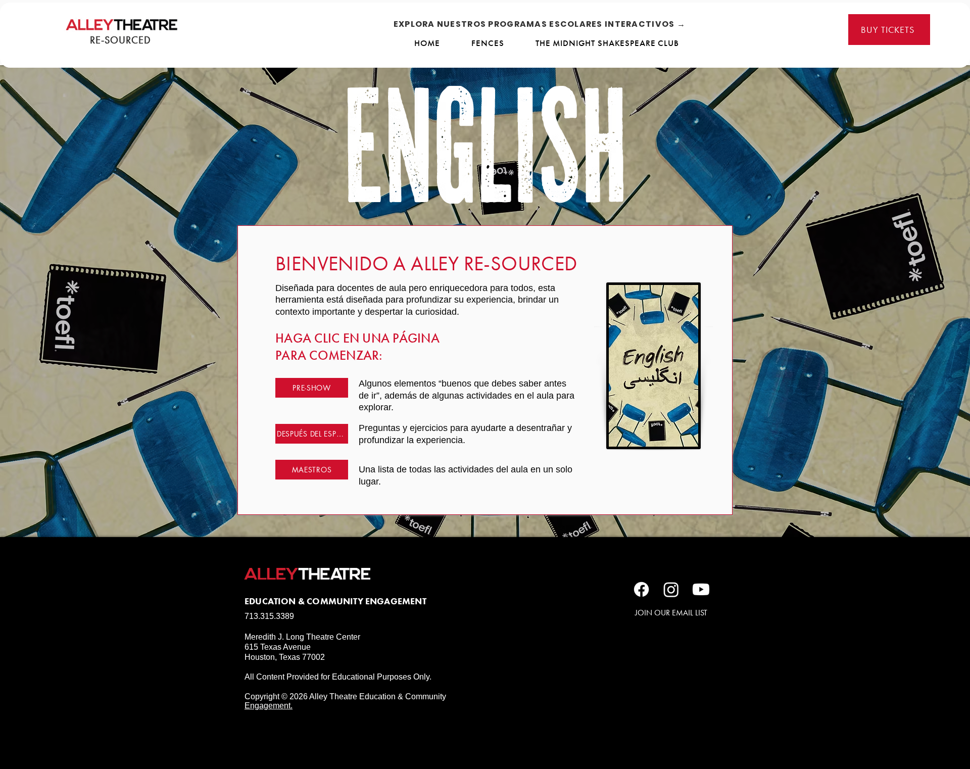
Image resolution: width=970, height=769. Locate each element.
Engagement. (269, 705)
